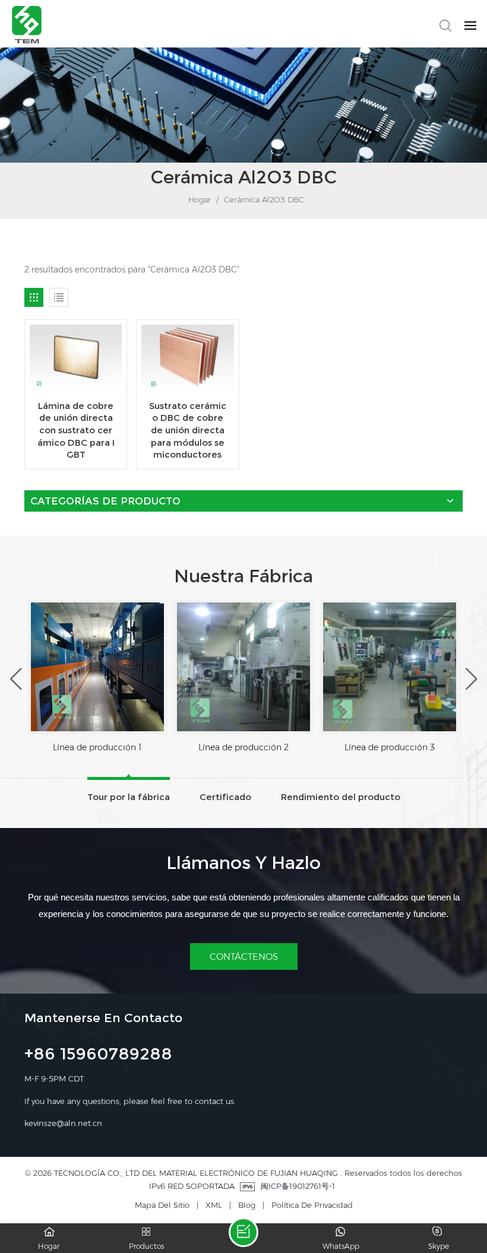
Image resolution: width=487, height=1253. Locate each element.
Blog (246, 1205)
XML (213, 1205)
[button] (471, 680)
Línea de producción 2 (243, 747)
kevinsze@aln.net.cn (63, 1123)
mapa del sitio (162, 1205)
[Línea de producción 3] (390, 666)
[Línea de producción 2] (243, 666)
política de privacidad (312, 1205)
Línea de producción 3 (389, 747)
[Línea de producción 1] (97, 666)
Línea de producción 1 (97, 747)
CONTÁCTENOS (244, 956)
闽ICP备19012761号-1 (298, 1186)
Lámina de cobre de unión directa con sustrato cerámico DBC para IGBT (76, 430)
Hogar (198, 199)
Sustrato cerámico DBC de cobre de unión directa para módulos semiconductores (187, 430)
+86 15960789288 (98, 1055)
